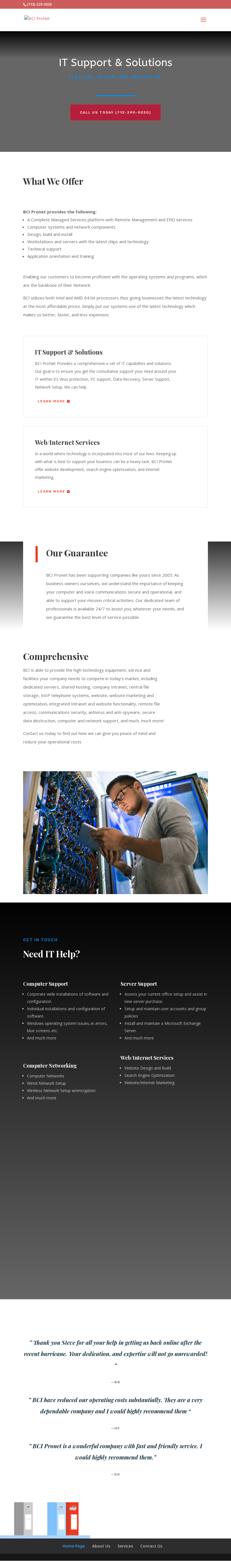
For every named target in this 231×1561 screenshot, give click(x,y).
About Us (101, 1546)
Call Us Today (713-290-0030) (115, 112)
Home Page (74, 1546)
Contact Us (151, 1546)
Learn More (51, 401)
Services (125, 1546)
